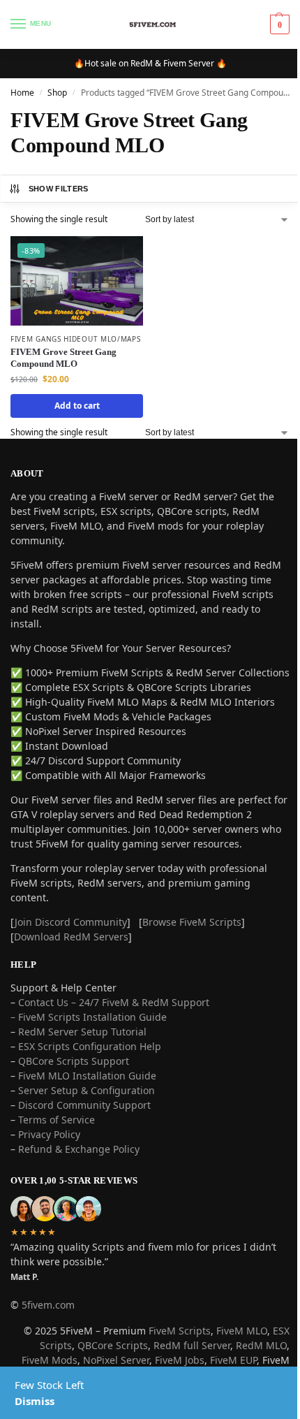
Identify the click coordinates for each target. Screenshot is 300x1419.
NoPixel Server (116, 1360)
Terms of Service (56, 1119)
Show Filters (59, 188)
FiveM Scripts (180, 1330)
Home (22, 93)
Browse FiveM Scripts (191, 922)
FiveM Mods (49, 1360)
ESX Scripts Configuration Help (89, 1046)
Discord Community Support (84, 1105)
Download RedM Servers (71, 936)
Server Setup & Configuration (85, 1090)
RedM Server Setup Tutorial (82, 1031)
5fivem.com (48, 1304)
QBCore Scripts (112, 1345)
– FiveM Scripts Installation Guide (88, 1017)
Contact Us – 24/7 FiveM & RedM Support (113, 1002)
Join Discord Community (71, 922)
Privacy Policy (49, 1134)
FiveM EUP (233, 1360)
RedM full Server (191, 1345)
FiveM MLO (241, 1330)
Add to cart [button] (77, 406)
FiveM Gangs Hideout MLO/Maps (75, 339)
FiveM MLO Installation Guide (87, 1075)
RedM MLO (261, 1345)
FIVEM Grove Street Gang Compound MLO (63, 358)
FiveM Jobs (179, 1360)
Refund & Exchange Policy (79, 1149)
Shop (57, 93)
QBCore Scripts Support (73, 1061)
